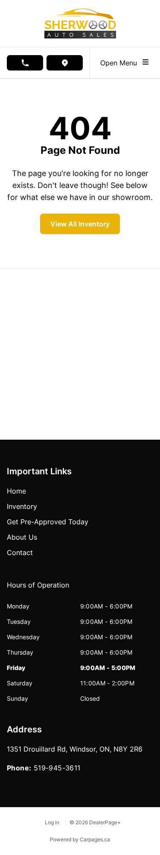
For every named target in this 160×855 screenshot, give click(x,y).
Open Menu (120, 63)
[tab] (38, 589)
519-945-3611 (57, 768)
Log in (52, 822)
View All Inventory (80, 224)
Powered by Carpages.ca (80, 839)
